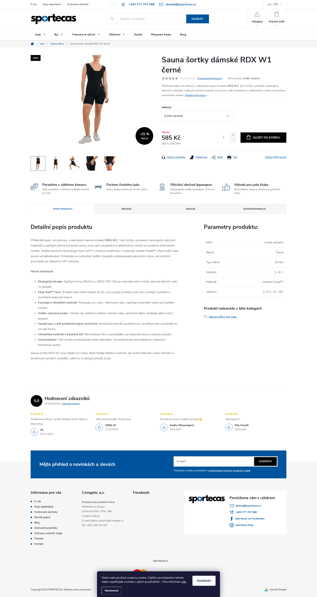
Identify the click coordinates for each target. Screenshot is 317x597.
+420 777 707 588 (246, 512)
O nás (34, 4)
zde (183, 582)
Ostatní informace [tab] (254, 208)
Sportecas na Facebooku (250, 518)
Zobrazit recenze (71, 403)
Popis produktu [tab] (62, 208)
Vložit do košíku (266, 138)
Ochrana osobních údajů (48, 533)
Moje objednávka (52, 4)
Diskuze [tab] (190, 208)
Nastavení (111, 591)
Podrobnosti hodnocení (209, 78)
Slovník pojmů (42, 517)
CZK (275, 4)
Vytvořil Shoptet (277, 589)
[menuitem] (40, 34)
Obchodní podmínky (45, 528)
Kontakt (38, 544)
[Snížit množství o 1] (233, 140)
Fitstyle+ (39, 538)
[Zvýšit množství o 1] (233, 135)
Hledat (197, 19)
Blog (36, 522)
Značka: (275, 157)
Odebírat (265, 461)
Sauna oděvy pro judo (223, 317)
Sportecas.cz (160, 561)
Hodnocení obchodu (77, 4)
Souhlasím (204, 581)
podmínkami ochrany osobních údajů (229, 470)
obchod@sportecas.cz (248, 505)
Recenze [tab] (126, 208)
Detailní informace (195, 95)
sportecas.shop (244, 525)
